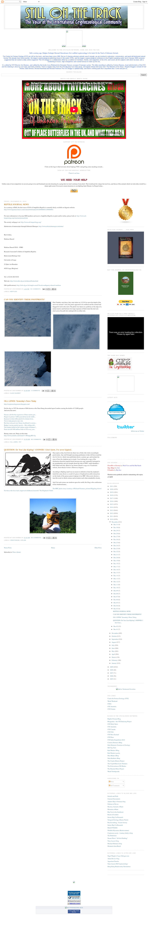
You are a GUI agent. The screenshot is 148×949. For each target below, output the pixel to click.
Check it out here (74, 173)
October (114, 636)
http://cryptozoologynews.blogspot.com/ (17, 404)
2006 (112, 676)
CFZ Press (111, 737)
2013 (112, 510)
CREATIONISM (15, 540)
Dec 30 (116, 527)
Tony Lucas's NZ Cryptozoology (118, 864)
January (114, 663)
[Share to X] (51, 289)
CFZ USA (111, 732)
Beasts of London (113, 814)
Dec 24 (116, 545)
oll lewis (14, 442)
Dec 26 (116, 539)
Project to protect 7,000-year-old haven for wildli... (19, 417)
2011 (112, 516)
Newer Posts (8, 548)
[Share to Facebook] (53, 289)
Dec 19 (116, 560)
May (113, 651)
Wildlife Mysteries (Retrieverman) (118, 830)
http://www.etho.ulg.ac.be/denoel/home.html (24, 281)
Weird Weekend (112, 701)
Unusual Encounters (114, 799)
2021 (112, 486)
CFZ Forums (111, 709)
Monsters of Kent (113, 809)
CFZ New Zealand (113, 734)
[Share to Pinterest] (55, 289)
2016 (112, 501)
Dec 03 (116, 609)
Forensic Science (117, 407)
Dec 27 (116, 536)
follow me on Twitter (137, 431)
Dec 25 (116, 542)
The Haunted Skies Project (116, 769)
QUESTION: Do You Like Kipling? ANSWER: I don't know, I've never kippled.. (38, 449)
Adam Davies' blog (113, 859)
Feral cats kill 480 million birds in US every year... (19, 429)
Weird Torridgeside (113, 771)
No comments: (35, 289)
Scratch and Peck (113, 796)
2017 (112, 498)
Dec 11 (116, 585)
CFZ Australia (112, 706)
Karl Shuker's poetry (114, 753)
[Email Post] (43, 289)
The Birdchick (112, 836)
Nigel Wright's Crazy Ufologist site (118, 856)
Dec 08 (116, 594)
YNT (20, 442)
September (115, 639)
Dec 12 (116, 582)
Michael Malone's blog (115, 844)
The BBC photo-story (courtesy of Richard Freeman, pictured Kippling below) (77, 488)
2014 (112, 507)
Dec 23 (116, 548)
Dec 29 (116, 530)
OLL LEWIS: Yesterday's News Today (20, 401)
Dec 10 (116, 588)
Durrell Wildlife (112, 828)
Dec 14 (116, 576)
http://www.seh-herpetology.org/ (31, 222)
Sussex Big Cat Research (115, 817)
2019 (112, 492)
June (113, 648)
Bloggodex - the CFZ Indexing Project (120, 721)
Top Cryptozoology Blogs (116, 412)
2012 (112, 513)
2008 (112, 670)
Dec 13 (116, 579)
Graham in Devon (113, 804)
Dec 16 (116, 569)
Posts (112, 782)
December (115, 522)
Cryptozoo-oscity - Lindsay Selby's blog (120, 833)
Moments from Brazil (114, 846)
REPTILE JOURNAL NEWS (16, 204)
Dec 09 (116, 591)
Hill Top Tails (112, 748)
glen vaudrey (15, 393)
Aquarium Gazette (113, 861)
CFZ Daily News (113, 724)
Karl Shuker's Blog (113, 750)
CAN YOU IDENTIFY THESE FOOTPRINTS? (24, 299)
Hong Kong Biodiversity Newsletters (119, 866)
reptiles (13, 291)
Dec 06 (116, 600)
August (114, 642)
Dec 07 (116, 597)
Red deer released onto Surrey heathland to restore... (20, 423)
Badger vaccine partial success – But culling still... (20, 425)
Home (53, 548)
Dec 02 (116, 626)
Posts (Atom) (17, 552)
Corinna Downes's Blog (115, 742)
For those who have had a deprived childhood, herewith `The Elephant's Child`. (29, 491)
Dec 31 (116, 524)
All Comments (115, 785)
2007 (112, 673)
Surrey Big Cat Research (115, 825)
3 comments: (36, 390)
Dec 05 (116, 603)
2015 (112, 504)
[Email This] (46, 289)
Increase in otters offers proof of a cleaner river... (19, 419)
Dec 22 (116, 551)
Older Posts (98, 548)
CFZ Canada (111, 729)
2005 (112, 679)
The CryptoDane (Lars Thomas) (117, 764)
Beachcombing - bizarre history (117, 822)
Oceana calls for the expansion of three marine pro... (20, 415)
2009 (112, 667)
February (115, 660)
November (115, 633)
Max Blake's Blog (113, 756)
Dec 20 (116, 557)
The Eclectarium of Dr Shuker (117, 766)
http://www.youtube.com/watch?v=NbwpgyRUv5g (20, 435)
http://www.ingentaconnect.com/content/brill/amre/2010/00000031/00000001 (28, 209)
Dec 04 (116, 606)
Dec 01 (116, 629)
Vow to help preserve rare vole (13, 421)
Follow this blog (74, 911)
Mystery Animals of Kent (115, 807)
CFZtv (110, 704)
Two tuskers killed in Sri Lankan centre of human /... (20, 427)
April (113, 654)
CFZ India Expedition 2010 (116, 740)
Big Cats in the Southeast (115, 812)
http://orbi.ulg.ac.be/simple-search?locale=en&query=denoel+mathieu (39, 285)
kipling (23, 540)
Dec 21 (116, 554)
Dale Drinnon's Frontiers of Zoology (119, 745)
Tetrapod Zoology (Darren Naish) (118, 820)
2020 (112, 489)
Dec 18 (116, 563)
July (113, 645)
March (114, 657)
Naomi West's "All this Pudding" (118, 838)
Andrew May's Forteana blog (116, 801)
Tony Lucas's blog (113, 841)
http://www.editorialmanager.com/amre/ (51, 226)
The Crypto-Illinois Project (116, 761)
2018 (112, 495)
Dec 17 (116, 566)
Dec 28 (116, 533)
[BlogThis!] (49, 289)
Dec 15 (116, 573)
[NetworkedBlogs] (74, 908)
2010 (112, 519)
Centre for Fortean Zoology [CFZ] (118, 698)
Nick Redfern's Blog (114, 758)
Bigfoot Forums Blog (114, 719)
